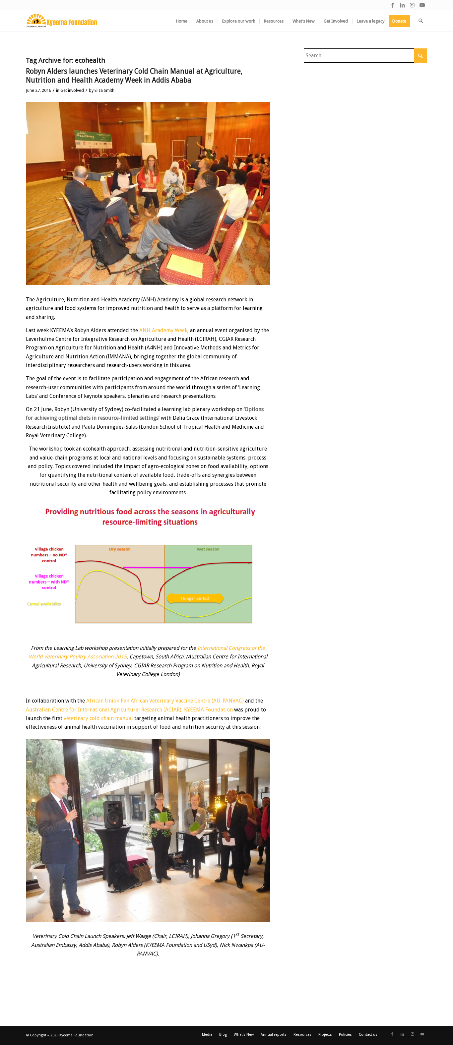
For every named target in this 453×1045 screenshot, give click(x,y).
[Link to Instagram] (412, 5)
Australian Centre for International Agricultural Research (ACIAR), (104, 710)
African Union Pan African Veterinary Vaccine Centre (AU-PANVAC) (165, 701)
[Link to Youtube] (422, 5)
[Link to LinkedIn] (402, 5)
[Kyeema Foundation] (62, 21)
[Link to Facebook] (392, 5)
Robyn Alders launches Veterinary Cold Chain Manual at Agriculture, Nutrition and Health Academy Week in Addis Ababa (134, 75)
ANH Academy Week (163, 330)
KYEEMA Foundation (208, 710)
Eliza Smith (104, 90)
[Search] (420, 21)
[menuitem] (182, 21)
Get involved (72, 90)
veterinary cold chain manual (98, 718)
